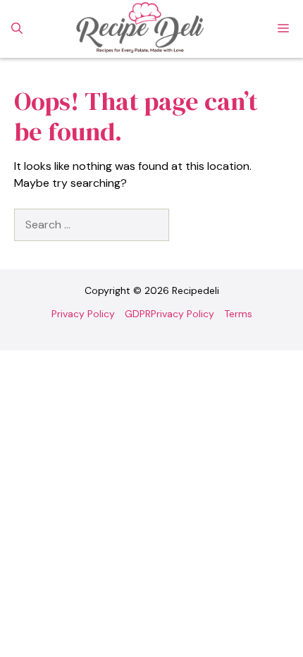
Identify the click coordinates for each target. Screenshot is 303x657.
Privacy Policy (83, 313)
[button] (17, 29)
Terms (238, 313)
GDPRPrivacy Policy (169, 313)
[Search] (192, 225)
